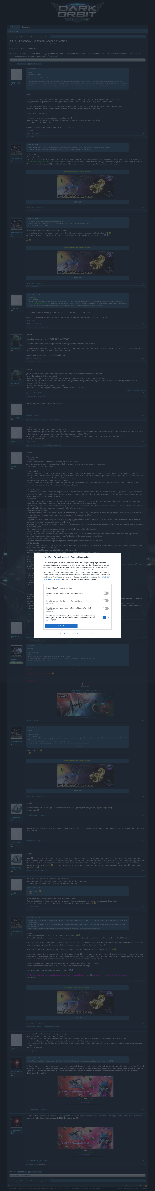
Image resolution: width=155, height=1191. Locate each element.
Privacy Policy (90, 634)
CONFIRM (61, 626)
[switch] (106, 593)
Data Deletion (65, 634)
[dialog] (77, 595)
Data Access (77, 634)
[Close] (117, 557)
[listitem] (77, 588)
